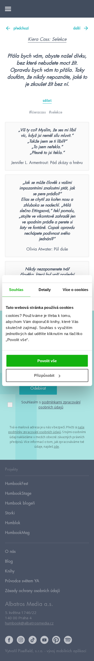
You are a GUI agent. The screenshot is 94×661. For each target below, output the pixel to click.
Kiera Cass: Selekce (47, 39)
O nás (10, 552)
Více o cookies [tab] (75, 289)
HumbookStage (18, 493)
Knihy (10, 571)
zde (56, 446)
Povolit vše (47, 360)
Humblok (12, 523)
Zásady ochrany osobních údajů (32, 591)
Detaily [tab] (45, 289)
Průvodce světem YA (22, 581)
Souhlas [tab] (16, 289)
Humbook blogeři (20, 503)
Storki (10, 513)
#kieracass (37, 112)
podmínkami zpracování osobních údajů (59, 404)
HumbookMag (17, 533)
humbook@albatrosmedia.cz (29, 623)
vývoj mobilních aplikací (66, 651)
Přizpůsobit (44, 375)
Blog (9, 561)
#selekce (55, 112)
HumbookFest (16, 484)
